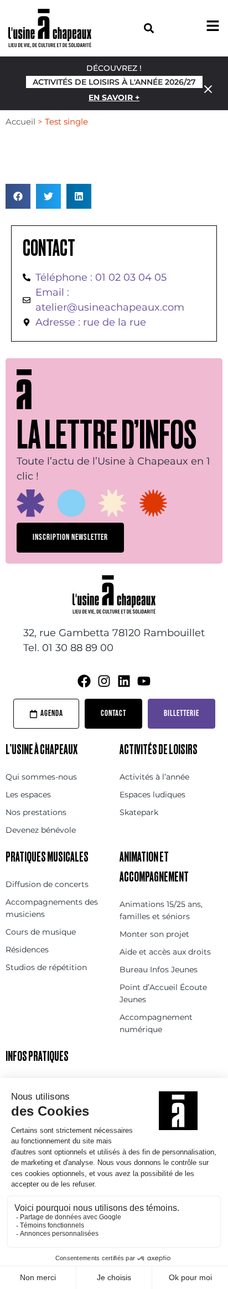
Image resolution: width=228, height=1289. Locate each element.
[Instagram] (104, 681)
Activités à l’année (154, 777)
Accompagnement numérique (156, 1023)
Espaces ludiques (152, 795)
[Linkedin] (124, 681)
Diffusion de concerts (47, 884)
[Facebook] (84, 681)
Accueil (20, 121)
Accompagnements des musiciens (52, 908)
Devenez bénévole (41, 830)
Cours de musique (41, 932)
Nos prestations (36, 812)
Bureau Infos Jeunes (159, 970)
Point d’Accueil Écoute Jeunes (163, 993)
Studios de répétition (46, 967)
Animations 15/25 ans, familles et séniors (161, 910)
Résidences (27, 950)
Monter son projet (154, 934)
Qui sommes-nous (41, 777)
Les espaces (28, 795)
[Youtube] (144, 681)
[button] (148, 28)
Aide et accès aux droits (165, 952)
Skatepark (139, 812)
